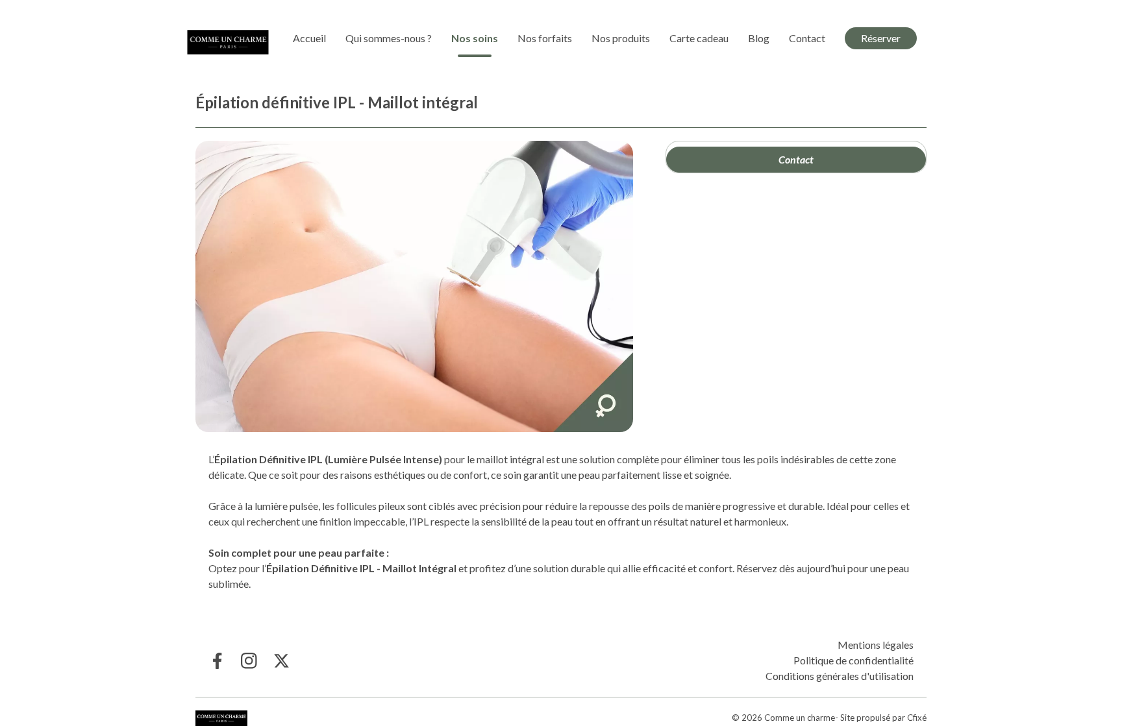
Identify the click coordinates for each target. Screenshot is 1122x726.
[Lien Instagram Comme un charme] (249, 661)
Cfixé (917, 717)
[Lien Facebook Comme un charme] (216, 661)
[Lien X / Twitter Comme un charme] (281, 661)
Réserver (881, 38)
